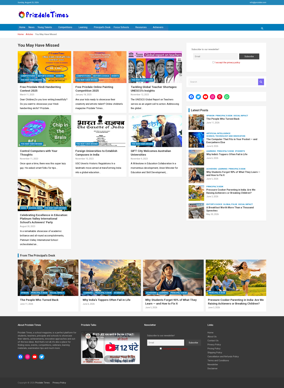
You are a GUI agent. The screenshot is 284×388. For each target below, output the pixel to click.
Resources (141, 27)
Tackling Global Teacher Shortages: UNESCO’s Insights (154, 88)
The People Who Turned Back (222, 118)
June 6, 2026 (212, 158)
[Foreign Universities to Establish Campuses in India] (100, 131)
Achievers (158, 27)
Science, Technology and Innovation (225, 136)
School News (35, 208)
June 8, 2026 (212, 146)
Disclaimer (213, 368)
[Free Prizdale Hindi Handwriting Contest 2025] (44, 67)
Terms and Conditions (218, 360)
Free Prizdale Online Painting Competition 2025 (94, 88)
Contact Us (213, 340)
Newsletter (213, 364)
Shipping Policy (215, 352)
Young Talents (45, 27)
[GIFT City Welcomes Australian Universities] (155, 131)
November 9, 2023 (139, 159)
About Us (212, 336)
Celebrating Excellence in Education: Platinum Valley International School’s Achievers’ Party (44, 218)
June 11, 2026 (213, 122)
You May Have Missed (31, 80)
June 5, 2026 (212, 179)
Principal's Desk (102, 27)
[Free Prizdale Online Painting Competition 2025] (100, 67)
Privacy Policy (214, 344)
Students (240, 151)
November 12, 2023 (140, 94)
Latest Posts (199, 110)
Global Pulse (230, 204)
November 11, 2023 (29, 159)
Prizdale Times (42, 382)
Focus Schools (121, 27)
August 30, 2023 (27, 226)
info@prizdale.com (258, 2)
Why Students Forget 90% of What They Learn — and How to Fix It (171, 301)
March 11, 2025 (27, 94)
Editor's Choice (46, 76)
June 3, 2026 (212, 196)
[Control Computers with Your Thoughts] (44, 131)
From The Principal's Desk (37, 255)
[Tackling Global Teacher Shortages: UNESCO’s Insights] (155, 67)
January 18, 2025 (83, 94)
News (31, 27)
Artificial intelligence (218, 133)
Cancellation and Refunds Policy (223, 356)
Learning (83, 27)
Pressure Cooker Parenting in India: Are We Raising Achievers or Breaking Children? (230, 191)
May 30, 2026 (212, 214)
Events (59, 76)
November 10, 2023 (84, 159)
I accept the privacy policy (227, 62)
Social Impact (240, 116)
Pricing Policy (214, 348)
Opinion (210, 116)
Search (261, 82)
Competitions (65, 27)
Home (22, 27)
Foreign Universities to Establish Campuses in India (96, 152)
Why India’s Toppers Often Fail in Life (226, 154)
